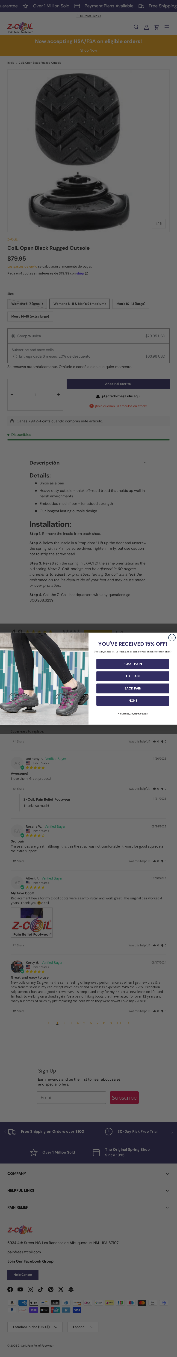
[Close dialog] (171, 637)
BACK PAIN (132, 688)
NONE (133, 700)
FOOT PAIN (133, 663)
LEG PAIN (133, 676)
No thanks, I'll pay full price (133, 713)
